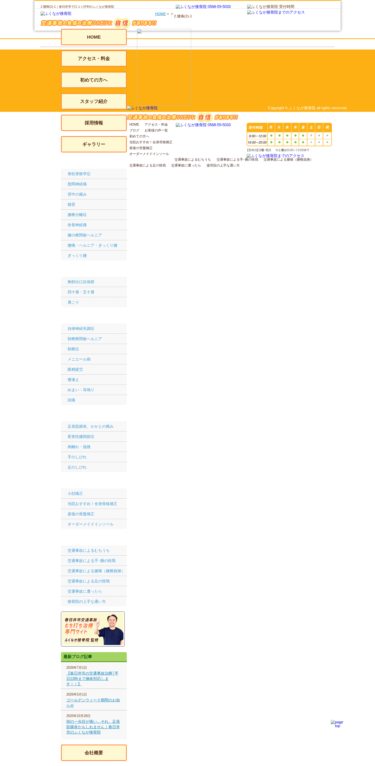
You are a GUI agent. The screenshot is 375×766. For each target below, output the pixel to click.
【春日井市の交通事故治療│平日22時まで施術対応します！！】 (92, 678)
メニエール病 (79, 359)
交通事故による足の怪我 (89, 581)
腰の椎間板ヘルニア (85, 235)
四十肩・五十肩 (81, 292)
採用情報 (94, 122)
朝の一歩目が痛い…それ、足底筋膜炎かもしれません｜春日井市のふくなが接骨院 (93, 726)
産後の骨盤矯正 (81, 514)
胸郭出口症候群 (81, 282)
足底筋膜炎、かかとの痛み (91, 426)
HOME (160, 14)
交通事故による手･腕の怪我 (92, 560)
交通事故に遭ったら (85, 591)
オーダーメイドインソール (91, 524)
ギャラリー (93, 144)
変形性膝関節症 (81, 436)
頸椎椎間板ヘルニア (85, 339)
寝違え (73, 379)
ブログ (134, 130)
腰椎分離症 (77, 214)
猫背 (71, 204)
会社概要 (94, 752)
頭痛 (71, 400)
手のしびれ (77, 457)
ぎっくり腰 (77, 255)
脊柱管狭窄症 (79, 174)
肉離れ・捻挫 (79, 447)
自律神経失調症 (81, 328)
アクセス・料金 (94, 58)
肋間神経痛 (77, 184)
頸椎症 (73, 349)
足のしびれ (77, 467)
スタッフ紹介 (94, 101)
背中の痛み (77, 194)
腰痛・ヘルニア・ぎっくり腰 (92, 245)
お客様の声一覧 (156, 130)
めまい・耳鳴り (81, 390)
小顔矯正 (75, 493)
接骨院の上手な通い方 (87, 601)
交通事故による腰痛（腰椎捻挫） (96, 571)
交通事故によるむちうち (89, 550)
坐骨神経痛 (77, 225)
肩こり (73, 302)
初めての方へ (94, 79)
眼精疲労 (75, 369)
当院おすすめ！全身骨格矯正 (92, 503)
